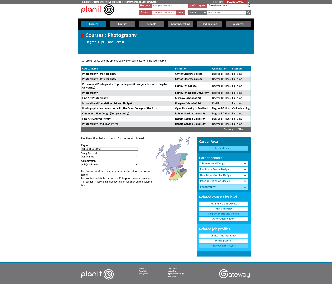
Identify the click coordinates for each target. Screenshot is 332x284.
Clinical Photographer (223, 235)
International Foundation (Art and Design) (107, 103)
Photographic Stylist (224, 245)
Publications (172, 276)
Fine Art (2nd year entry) (97, 119)
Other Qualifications (224, 218)
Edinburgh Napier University (192, 93)
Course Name (90, 68)
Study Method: (89, 153)
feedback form (173, 271)
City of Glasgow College (188, 74)
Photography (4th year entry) (99, 79)
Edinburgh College (186, 86)
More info (218, 2)
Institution (181, 68)
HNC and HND (223, 208)
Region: (85, 145)
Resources (238, 24)
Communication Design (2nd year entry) (105, 113)
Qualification (219, 68)
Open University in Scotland (191, 108)
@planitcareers (175, 274)
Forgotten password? (219, 5)
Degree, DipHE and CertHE (223, 213)
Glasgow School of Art (188, 98)
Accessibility (143, 271)
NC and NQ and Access (223, 203)
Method (237, 68)
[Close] (249, 2)
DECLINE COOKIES (235, 2)
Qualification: (88, 161)
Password (145, 12)
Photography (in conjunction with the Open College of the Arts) (120, 108)
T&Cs (140, 276)
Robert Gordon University (190, 113)
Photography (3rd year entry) (99, 74)
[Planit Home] (97, 16)
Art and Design (223, 148)
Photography (90, 93)
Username (145, 5)
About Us (142, 268)
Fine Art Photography (95, 98)
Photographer (223, 240)
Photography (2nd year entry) (100, 124)
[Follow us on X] (248, 5)
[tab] (223, 163)
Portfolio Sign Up (198, 5)
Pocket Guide (172, 268)
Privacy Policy (143, 274)
